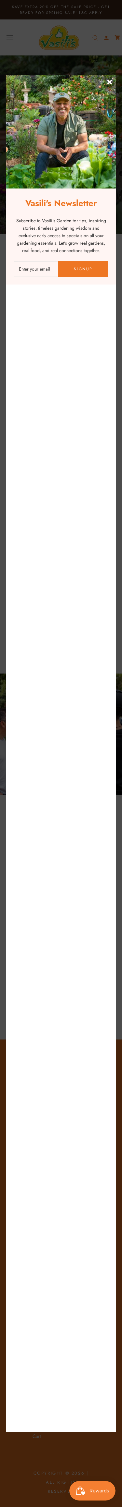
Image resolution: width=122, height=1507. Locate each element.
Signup (83, 269)
